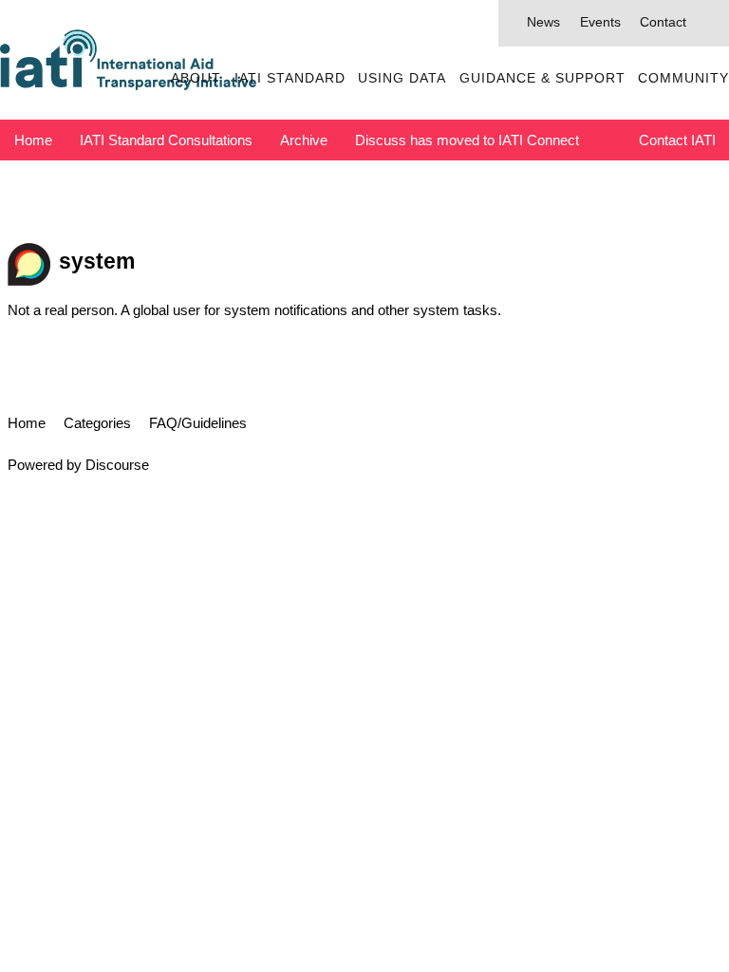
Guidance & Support (542, 78)
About (196, 78)
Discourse (117, 465)
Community (683, 78)
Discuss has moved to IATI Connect (467, 140)
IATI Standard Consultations (166, 140)
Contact (663, 22)
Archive (303, 140)
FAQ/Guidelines (198, 423)
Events (600, 22)
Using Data (402, 78)
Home (33, 140)
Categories (97, 423)
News (543, 22)
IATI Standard (290, 78)
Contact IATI (677, 140)
